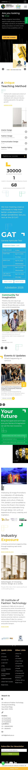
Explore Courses (9, 37)
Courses (4, 656)
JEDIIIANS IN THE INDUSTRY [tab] (14, 435)
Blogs (17, 656)
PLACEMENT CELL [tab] (10, 439)
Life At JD (4, 663)
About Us (18, 653)
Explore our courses (10, 156)
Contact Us (5, 659)
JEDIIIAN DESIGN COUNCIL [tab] (13, 442)
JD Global (18, 658)
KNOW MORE (19, 281)
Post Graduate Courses (5, 674)
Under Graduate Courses (6, 669)
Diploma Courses (6, 678)
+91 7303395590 (6, 720)
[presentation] (2, 348)
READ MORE (7, 398)
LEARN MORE (8, 105)
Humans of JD (20, 673)
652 (12, 726)
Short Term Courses (7, 681)
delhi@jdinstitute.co (8, 735)
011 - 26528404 (6, 728)
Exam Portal (19, 661)
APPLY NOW (8, 281)
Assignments (19, 666)
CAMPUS (5, 1)
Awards (18, 668)
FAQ (3, 666)
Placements (19, 671)
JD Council (19, 663)
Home (4, 653)
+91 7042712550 (6, 718)
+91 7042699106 (6, 722)
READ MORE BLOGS (7, 552)
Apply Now (14, 768)
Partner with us (20, 680)
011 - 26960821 (6, 726)
